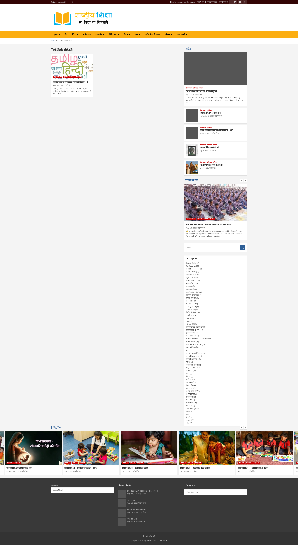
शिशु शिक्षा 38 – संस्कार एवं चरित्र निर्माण (137, 468)
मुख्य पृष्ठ (57, 34)
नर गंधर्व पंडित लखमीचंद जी (209, 147)
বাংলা (187, 414)
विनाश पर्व (189, 370)
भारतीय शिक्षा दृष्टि (192, 347)
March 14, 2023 (243, 471)
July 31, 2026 (190, 94)
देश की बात (190, 315)
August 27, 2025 (205, 133)
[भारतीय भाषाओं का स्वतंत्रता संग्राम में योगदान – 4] (72, 66)
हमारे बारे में (223, 2)
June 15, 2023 (68, 471)
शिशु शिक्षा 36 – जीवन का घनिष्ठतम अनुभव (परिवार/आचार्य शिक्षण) (262, 468)
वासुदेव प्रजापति (191, 368)
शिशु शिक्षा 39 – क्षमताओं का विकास (77, 468)
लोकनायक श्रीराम (192, 365)
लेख (66, 34)
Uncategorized (191, 266)
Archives (54, 485)
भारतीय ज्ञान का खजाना (194, 344)
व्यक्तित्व (86, 34)
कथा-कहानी (180, 34)
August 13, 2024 (191, 228)
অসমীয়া (188, 411)
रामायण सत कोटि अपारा (194, 353)
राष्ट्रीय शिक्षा (69, 85)
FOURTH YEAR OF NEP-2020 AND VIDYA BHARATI (208, 225)
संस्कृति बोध (190, 397)
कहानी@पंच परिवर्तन (193, 292)
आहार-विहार (190, 283)
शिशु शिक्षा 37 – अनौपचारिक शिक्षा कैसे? (195, 468)
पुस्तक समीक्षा (190, 333)
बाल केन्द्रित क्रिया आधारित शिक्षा (197, 338)
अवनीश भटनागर (191, 280)
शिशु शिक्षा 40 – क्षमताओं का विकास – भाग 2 (23, 468)
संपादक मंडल (212, 2)
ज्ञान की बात (190, 304)
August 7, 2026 (132, 521)
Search (242, 247)
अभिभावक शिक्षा (191, 274)
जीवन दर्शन (189, 88)
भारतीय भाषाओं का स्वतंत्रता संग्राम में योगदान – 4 (70, 82)
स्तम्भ (136, 34)
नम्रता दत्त (189, 318)
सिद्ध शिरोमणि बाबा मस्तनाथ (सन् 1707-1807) (217, 130)
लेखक (126, 34)
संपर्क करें (200, 2)
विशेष (188, 373)
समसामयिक (190, 400)
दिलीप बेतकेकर (191, 312)
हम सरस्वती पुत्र (191, 408)
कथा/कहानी (190, 289)
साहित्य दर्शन (190, 402)
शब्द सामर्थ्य (190, 382)
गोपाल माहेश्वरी (191, 298)
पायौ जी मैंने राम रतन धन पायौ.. (211, 113)
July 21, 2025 (204, 168)
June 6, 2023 (126, 471)
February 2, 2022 (58, 85)
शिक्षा (74, 34)
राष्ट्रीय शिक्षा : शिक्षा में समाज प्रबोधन (156, 540)
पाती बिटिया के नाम (192, 330)
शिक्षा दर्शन (189, 385)
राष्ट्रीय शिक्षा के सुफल (152, 34)
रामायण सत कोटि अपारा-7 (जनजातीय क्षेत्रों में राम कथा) (143, 491)
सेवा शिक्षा (189, 405)
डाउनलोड (98, 34)
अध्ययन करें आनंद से (192, 269)
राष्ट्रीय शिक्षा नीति (192, 180)
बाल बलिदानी (190, 341)
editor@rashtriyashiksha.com (183, 2)
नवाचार (188, 321)
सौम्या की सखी (131, 500)
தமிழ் (188, 423)
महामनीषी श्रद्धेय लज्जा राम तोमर (211, 165)
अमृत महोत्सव (58, 77)
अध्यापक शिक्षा (191, 272)
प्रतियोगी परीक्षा (191, 336)
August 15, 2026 (132, 494)
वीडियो (188, 376)
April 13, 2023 (184, 471)
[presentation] (241, 180)
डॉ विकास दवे (190, 309)
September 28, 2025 (207, 116)
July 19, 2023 (11, 471)
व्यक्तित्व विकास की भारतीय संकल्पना (137, 509)
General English (191, 263)
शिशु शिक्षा (189, 388)
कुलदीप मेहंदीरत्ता (69, 77)
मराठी (188, 350)
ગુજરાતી (189, 420)
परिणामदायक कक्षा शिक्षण (195, 327)
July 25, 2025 (204, 150)
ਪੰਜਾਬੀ (188, 417)
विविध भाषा (112, 34)
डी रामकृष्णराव (191, 219)
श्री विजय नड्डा (190, 394)
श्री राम (167, 34)
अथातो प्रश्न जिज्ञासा (132, 519)
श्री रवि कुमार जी (191, 391)
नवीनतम (78, 77)
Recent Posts (125, 485)
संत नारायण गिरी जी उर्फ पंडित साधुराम (201, 91)
